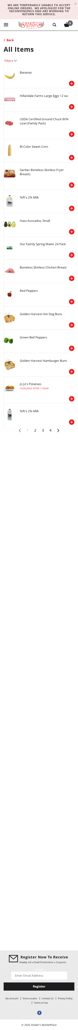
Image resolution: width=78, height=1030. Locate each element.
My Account (11, 998)
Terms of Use (41, 1002)
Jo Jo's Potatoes (30, 384)
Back (10, 40)
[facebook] (39, 1012)
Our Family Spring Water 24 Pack (43, 244)
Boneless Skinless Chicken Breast (43, 267)
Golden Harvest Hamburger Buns (43, 361)
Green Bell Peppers (33, 337)
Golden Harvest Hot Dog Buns (41, 314)
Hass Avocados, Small (35, 221)
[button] (71, 83)
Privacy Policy (65, 998)
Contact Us (48, 998)
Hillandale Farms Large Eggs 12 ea (44, 96)
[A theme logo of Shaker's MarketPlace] (31, 25)
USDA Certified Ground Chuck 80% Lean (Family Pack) (44, 121)
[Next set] (58, 430)
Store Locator (30, 998)
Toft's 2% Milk (29, 197)
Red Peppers (29, 291)
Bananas (26, 72)
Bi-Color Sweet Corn (34, 146)
